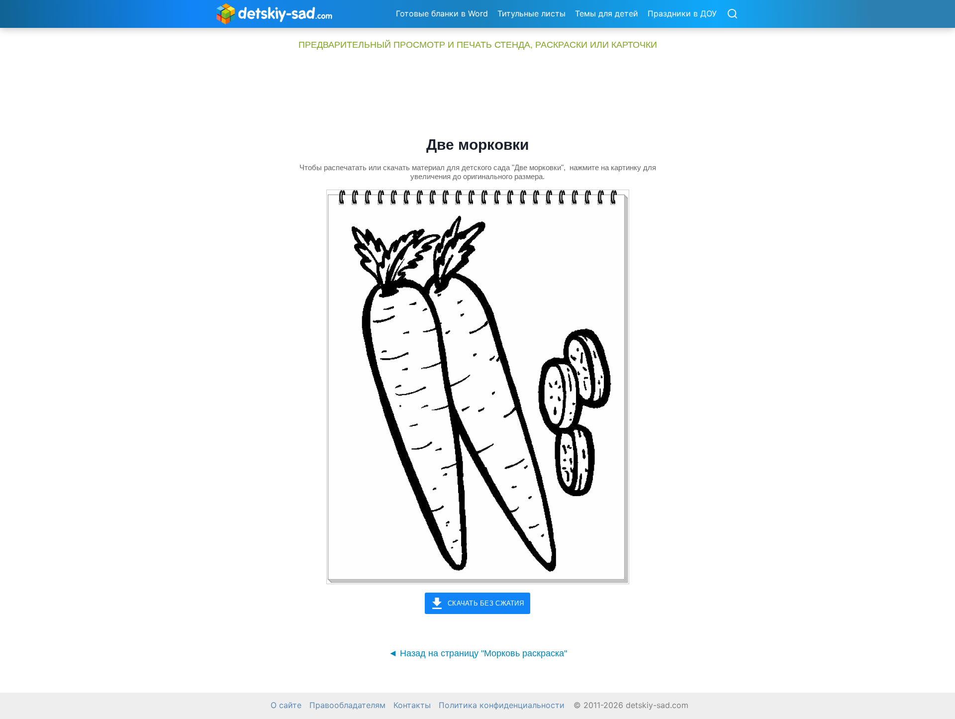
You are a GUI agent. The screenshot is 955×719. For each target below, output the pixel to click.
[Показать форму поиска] (732, 14)
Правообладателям (347, 705)
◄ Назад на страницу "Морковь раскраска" (477, 653)
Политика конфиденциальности (502, 705)
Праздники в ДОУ (682, 13)
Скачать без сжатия (486, 603)
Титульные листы (531, 13)
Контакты (412, 705)
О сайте (286, 705)
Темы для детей (606, 13)
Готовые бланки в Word (442, 13)
